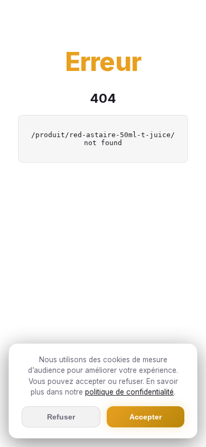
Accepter (145, 417)
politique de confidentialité (129, 392)
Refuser (61, 417)
